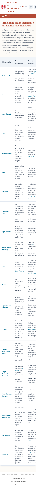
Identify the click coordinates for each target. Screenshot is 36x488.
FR (26, 7)
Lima (3, 172)
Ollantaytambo (7, 153)
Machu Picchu (6, 76)
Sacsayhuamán (7, 114)
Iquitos (4, 329)
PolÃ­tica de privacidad (18, 482)
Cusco (4, 95)
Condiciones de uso (18, 478)
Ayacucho (5, 454)
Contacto (18, 485)
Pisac (3, 133)
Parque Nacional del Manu (6, 351)
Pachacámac (6, 435)
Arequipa (5, 191)
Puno (34, 244)
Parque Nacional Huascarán (5, 374)
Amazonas (31, 329)
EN (20, 7)
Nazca (4, 285)
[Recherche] (31, 7)
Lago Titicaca (6, 232)
